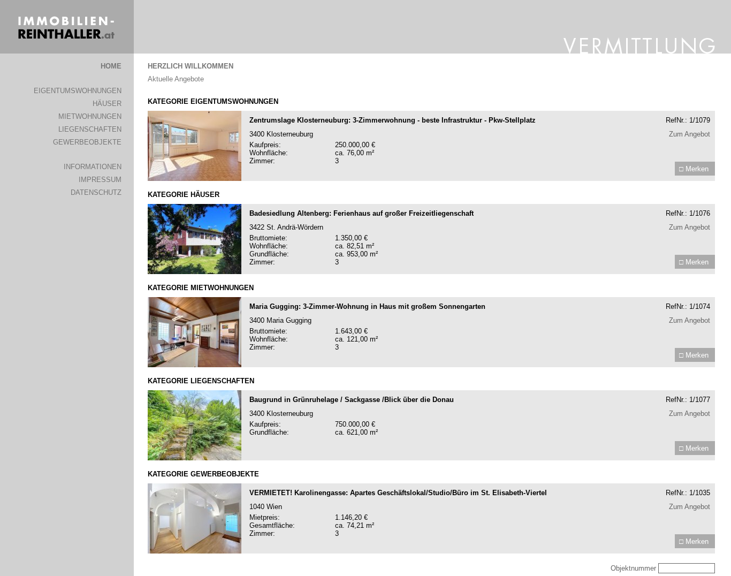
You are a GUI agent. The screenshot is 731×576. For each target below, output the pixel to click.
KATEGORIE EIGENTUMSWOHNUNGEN (213, 101)
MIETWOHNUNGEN (89, 116)
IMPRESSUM (100, 180)
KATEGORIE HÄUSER (183, 195)
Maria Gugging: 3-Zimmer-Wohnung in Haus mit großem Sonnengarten (367, 306)
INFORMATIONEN (92, 167)
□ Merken (694, 169)
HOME (111, 66)
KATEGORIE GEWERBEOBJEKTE (203, 474)
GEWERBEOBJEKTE (87, 142)
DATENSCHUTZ (96, 192)
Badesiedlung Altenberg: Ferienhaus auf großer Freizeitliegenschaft (361, 213)
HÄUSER (107, 104)
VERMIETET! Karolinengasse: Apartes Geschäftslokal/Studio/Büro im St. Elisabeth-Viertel (398, 493)
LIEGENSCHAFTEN (89, 129)
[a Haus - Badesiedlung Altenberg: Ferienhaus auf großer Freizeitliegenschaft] (194, 272)
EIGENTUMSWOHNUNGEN (77, 91)
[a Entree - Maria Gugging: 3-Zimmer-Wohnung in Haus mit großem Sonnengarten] (194, 365)
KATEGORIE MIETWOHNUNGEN (201, 288)
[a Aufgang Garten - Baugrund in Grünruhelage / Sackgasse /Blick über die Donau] (194, 458)
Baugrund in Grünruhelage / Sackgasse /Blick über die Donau (351, 400)
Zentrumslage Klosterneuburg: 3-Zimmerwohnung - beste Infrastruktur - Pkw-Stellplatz (392, 120)
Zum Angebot (689, 134)
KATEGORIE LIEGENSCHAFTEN (201, 381)
